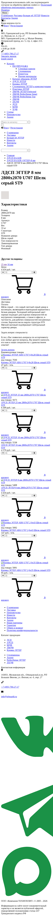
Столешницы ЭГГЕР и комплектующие (31, 86)
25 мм (4, 264)
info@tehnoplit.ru (9, 696)
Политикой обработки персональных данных (26, 6)
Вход (6, 25)
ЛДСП (10, 642)
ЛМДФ (15, 99)
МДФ (15, 107)
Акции (14, 18)
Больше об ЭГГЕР (31, 15)
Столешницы (13, 655)
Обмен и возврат (15, 628)
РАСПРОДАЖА (20, 66)
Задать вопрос (8, 350)
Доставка (18, 15)
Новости (45, 15)
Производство (13, 612)
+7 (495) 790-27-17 (10, 53)
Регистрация (16, 25)
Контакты (6, 18)
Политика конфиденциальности (22, 630)
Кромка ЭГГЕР (19, 84)
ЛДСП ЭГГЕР (19, 81)
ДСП (9, 640)
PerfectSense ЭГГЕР (16, 660)
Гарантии (11, 625)
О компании (7, 15)
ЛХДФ (10, 662)
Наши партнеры (14, 623)
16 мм (10, 264)
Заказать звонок (8, 56)
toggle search (7, 59)
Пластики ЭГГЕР (20, 89)
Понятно (5, 10)
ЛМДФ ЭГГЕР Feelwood (24, 91)
